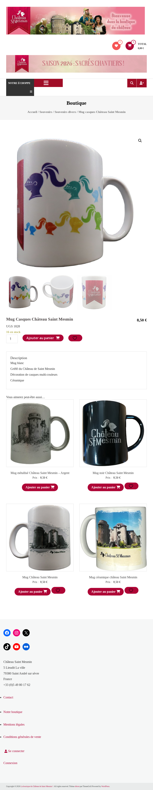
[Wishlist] (116, 45)
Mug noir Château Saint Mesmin (113, 473)
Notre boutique (12, 712)
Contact (8, 697)
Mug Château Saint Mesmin (40, 577)
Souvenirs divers (65, 112)
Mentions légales (14, 724)
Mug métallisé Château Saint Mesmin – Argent (40, 473)
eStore (77, 786)
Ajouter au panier (40, 338)
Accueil (32, 112)
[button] (140, 140)
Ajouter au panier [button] (38, 487)
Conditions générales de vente (22, 737)
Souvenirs (45, 112)
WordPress (105, 786)
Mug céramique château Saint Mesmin (113, 577)
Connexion (10, 763)
